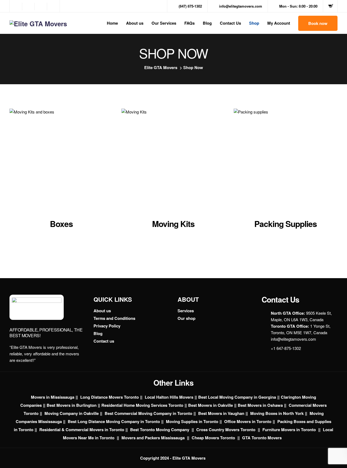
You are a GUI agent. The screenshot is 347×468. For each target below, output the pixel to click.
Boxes (61, 223)
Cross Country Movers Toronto (226, 430)
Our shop (186, 318)
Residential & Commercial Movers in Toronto (81, 430)
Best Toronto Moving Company (160, 430)
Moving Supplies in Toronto (192, 421)
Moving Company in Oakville (71, 413)
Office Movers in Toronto (247, 421)
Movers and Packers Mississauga (153, 438)
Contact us (104, 341)
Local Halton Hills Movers (169, 397)
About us (134, 23)
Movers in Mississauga (52, 397)
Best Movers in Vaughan (221, 413)
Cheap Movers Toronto (214, 438)
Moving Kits (173, 223)
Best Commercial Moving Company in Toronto (148, 413)
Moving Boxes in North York (277, 413)
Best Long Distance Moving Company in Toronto (114, 421)
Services (186, 311)
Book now (317, 23)
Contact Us (230, 23)
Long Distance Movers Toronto (109, 397)
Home (112, 23)
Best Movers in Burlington (72, 405)
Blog (207, 23)
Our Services (164, 23)
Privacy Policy (107, 326)
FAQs (189, 23)
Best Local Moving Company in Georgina (237, 397)
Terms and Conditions (114, 318)
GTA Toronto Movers (262, 438)
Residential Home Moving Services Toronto (142, 405)
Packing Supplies (285, 223)
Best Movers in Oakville (210, 405)
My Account (278, 23)
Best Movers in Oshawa (260, 405)
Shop (254, 23)
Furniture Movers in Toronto (289, 430)
